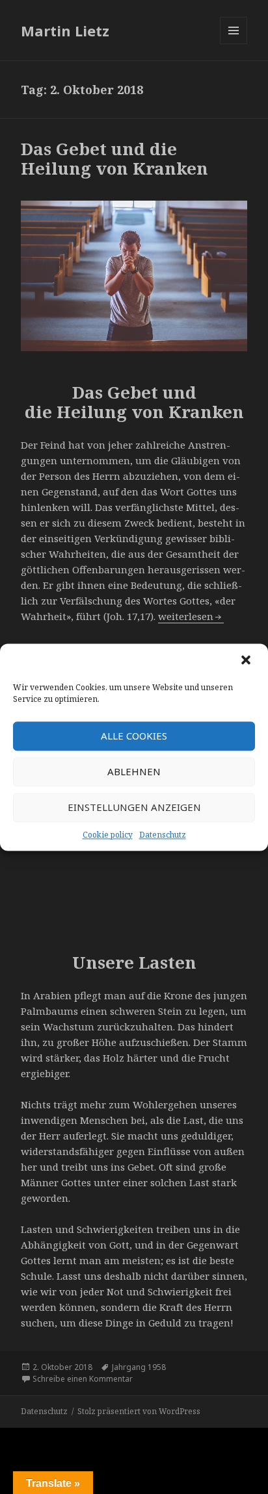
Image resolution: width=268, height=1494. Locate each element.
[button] (247, 661)
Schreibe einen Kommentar (83, 1378)
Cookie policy (108, 834)
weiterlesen (191, 616)
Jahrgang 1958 (139, 1367)
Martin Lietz (65, 30)
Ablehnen (134, 771)
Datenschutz (162, 834)
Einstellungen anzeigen (134, 807)
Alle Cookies (134, 735)
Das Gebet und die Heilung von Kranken (114, 158)
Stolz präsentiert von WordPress (138, 1411)
